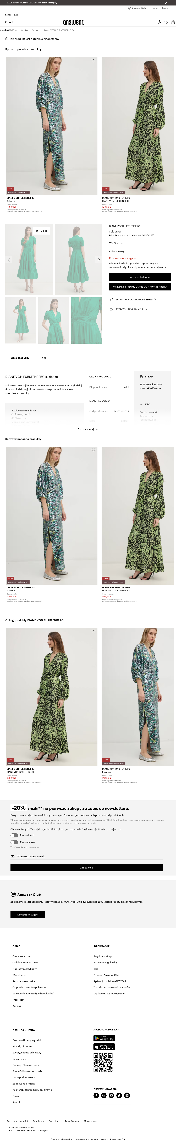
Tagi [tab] (43, 357)
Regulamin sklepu (103, 956)
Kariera (17, 1005)
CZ (16, 1130)
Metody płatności (22, 1046)
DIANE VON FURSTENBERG (124, 226)
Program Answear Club (106, 975)
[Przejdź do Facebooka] (96, 1096)
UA (39, 1130)
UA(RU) (44, 1130)
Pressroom (18, 999)
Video (44, 230)
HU (24, 1130)
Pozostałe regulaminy (106, 962)
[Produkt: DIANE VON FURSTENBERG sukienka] (51, 126)
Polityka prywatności (17, 1121)
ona (8, 14)
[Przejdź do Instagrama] (104, 1096)
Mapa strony (90, 1121)
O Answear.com (21, 956)
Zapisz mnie (86, 867)
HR (21, 1130)
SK (36, 1130)
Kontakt (17, 1102)
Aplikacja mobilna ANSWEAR (110, 981)
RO (32, 1130)
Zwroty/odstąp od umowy (27, 1052)
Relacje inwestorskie (24, 981)
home (9, 30)
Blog (96, 968)
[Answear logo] (73, 22)
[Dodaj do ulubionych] (93, 60)
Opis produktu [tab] (20, 357)
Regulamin (38, 1121)
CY (13, 1130)
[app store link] (104, 1046)
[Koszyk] (173, 22)
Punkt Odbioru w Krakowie (27, 1071)
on (16, 14)
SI (34, 1130)
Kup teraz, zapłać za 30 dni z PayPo (32, 1089)
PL (29, 1130)
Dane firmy (54, 1121)
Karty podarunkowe (24, 1077)
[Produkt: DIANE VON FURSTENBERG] (51, 697)
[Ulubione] (166, 22)
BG (10, 1130)
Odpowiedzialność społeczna (29, 987)
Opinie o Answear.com (25, 962)
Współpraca (19, 975)
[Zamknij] (166, 2)
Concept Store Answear (26, 1065)
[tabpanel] (88, 397)
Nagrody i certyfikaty (25, 968)
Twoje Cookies (72, 1121)
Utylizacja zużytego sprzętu (109, 993)
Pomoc (16, 1096)
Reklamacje (19, 1058)
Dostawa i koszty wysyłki (27, 1040)
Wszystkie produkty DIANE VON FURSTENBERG (140, 286)
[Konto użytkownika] (160, 22)
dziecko (10, 22)
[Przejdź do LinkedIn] (127, 1095)
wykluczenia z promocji (84, 823)
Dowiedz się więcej (27, 914)
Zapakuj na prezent (24, 1083)
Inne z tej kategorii (140, 277)
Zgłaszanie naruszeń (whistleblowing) (33, 993)
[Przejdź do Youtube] (111, 1096)
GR (18, 1130)
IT (27, 1130)
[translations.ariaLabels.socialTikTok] (119, 1095)
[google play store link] (104, 1038)
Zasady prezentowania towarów (112, 987)
